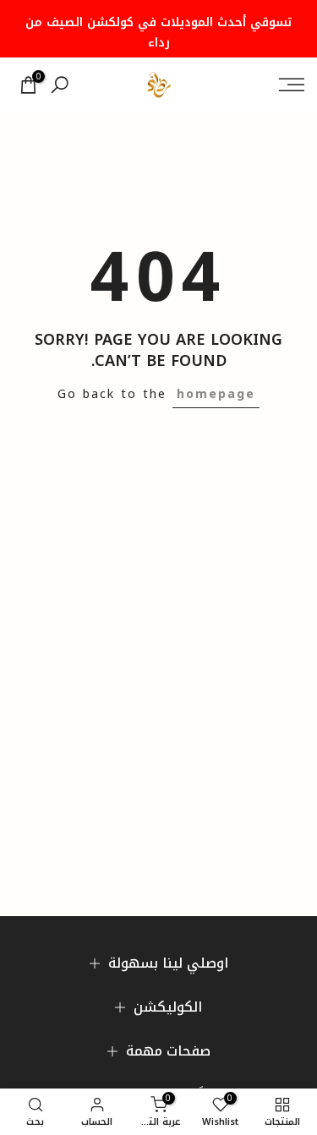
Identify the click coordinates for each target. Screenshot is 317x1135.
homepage (216, 394)
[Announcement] (158, 28)
